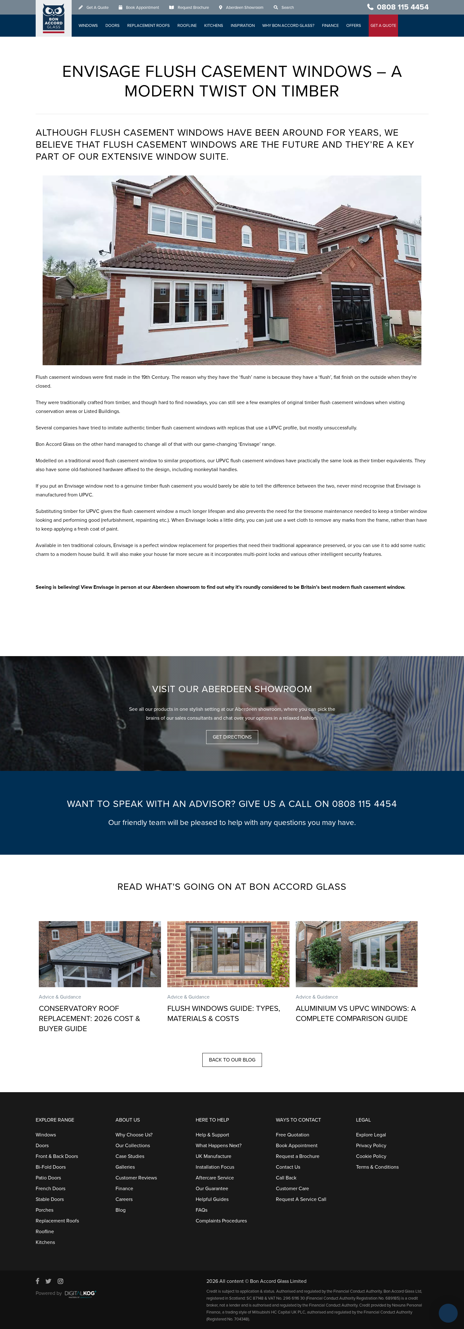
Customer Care (292, 1188)
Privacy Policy (371, 1145)
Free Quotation (292, 1135)
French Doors (50, 1188)
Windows (88, 25)
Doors (112, 25)
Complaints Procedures (221, 1221)
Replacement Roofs (148, 25)
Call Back (286, 1178)
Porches (44, 1210)
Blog (121, 1210)
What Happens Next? (218, 1145)
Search (288, 7)
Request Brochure (193, 7)
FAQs (201, 1210)
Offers (353, 25)
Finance (330, 25)
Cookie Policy (371, 1156)
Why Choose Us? (134, 1135)
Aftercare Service (215, 1178)
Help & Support (212, 1135)
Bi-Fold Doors (51, 1167)
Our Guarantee (212, 1188)
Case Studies (130, 1156)
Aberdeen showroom (176, 587)
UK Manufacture (213, 1156)
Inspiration (243, 25)
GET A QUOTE (383, 25)
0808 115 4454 (403, 7)
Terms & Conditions (377, 1167)
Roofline (187, 25)
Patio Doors (48, 1178)
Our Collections (133, 1145)
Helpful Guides (212, 1199)
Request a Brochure (297, 1156)
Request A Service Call (301, 1199)
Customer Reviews (136, 1178)
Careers (124, 1199)
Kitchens (213, 25)
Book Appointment (142, 7)
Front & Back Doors (57, 1156)
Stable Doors (50, 1199)
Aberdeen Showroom (245, 7)
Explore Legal (371, 1135)
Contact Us (288, 1167)
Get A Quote (97, 7)
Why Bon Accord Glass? (288, 25)
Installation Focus (215, 1167)
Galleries (125, 1167)
